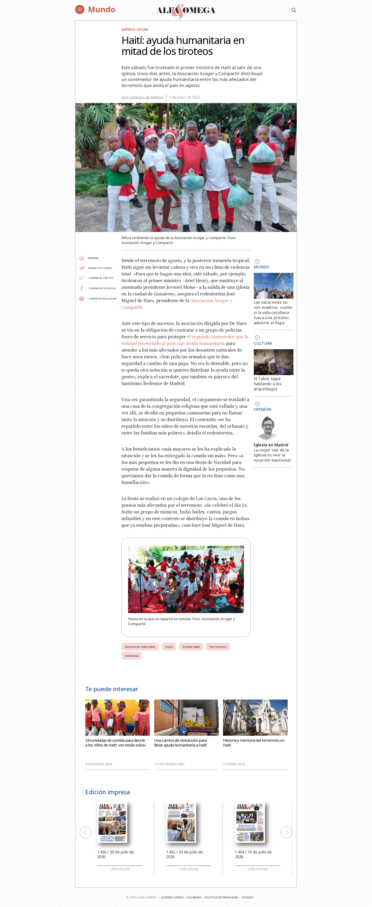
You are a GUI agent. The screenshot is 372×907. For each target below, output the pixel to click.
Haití (169, 646)
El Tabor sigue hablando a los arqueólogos (268, 383)
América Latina (134, 29)
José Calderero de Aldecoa (142, 97)
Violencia (131, 656)
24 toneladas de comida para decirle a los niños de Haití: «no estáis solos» (115, 743)
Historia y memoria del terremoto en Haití (253, 743)
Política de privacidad (221, 897)
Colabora (194, 897)
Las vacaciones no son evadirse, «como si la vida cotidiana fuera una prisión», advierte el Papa (273, 312)
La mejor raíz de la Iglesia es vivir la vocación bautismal (272, 455)
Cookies (247, 897)
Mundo (101, 9)
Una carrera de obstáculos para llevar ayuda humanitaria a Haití (180, 743)
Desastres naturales (140, 646)
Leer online (120, 869)
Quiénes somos (172, 897)
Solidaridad (191, 646)
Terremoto (217, 646)
